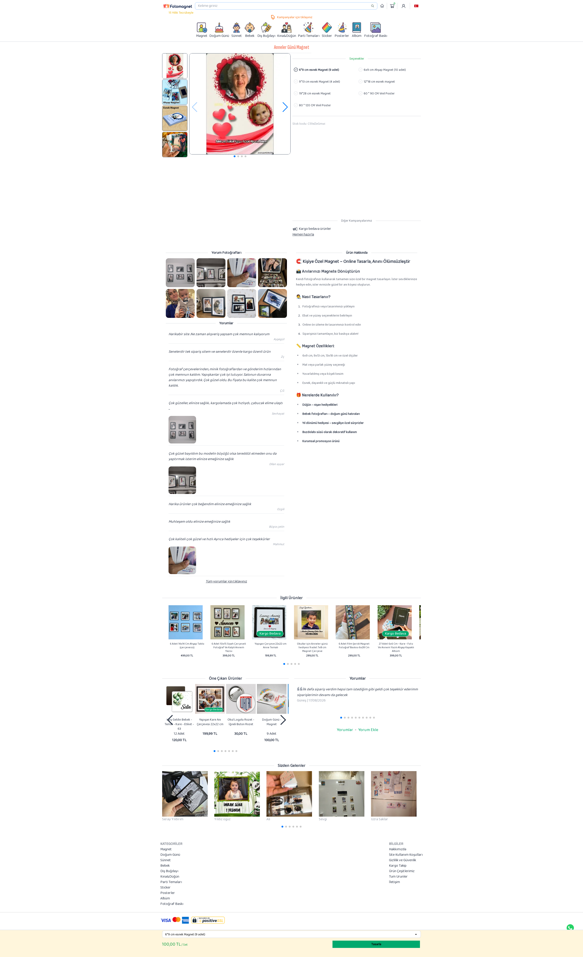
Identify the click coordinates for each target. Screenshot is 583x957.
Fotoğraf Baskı (171, 904)
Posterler (167, 893)
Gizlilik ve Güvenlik (402, 860)
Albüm (165, 898)
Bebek (165, 865)
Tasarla (376, 944)
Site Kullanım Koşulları (406, 855)
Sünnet (165, 860)
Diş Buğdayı (169, 871)
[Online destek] (570, 927)
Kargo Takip (398, 865)
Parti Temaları (171, 882)
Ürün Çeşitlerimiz (401, 871)
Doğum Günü (170, 855)
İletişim (394, 882)
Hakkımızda (397, 849)
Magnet (166, 849)
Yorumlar (345, 730)
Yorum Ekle (368, 730)
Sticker (165, 887)
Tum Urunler (398, 876)
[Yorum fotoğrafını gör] (180, 272)
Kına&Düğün (169, 876)
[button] (416, 6)
